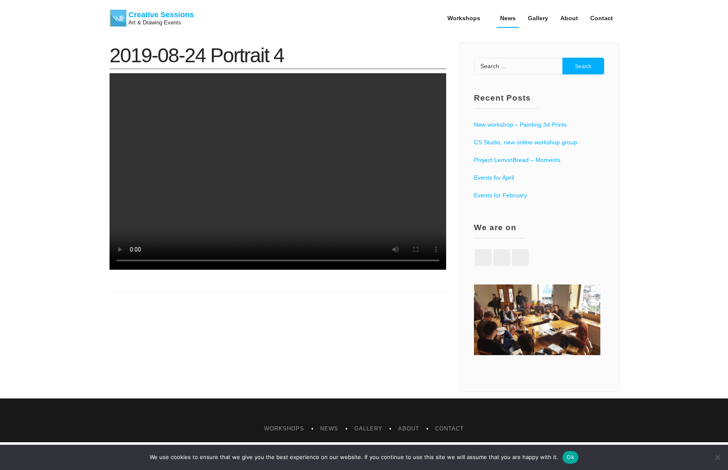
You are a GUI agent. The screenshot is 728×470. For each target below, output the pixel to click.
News (508, 18)
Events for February (500, 195)
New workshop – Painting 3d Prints (520, 124)
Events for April (494, 177)
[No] (717, 457)
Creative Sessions (161, 15)
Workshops (463, 18)
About (569, 18)
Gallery (538, 18)
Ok (570, 457)
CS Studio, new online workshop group (525, 142)
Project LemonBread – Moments (517, 160)
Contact (601, 18)
